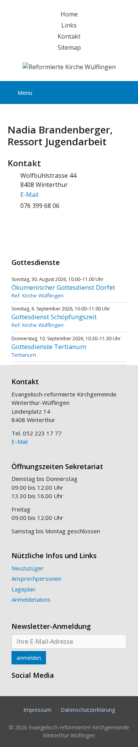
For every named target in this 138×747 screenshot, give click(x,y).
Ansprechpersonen (36, 578)
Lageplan (23, 589)
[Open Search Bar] (126, 91)
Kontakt (69, 36)
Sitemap (69, 47)
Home (69, 14)
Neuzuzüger (28, 568)
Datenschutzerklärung (88, 709)
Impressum (37, 709)
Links (69, 25)
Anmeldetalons (31, 599)
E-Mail (29, 194)
